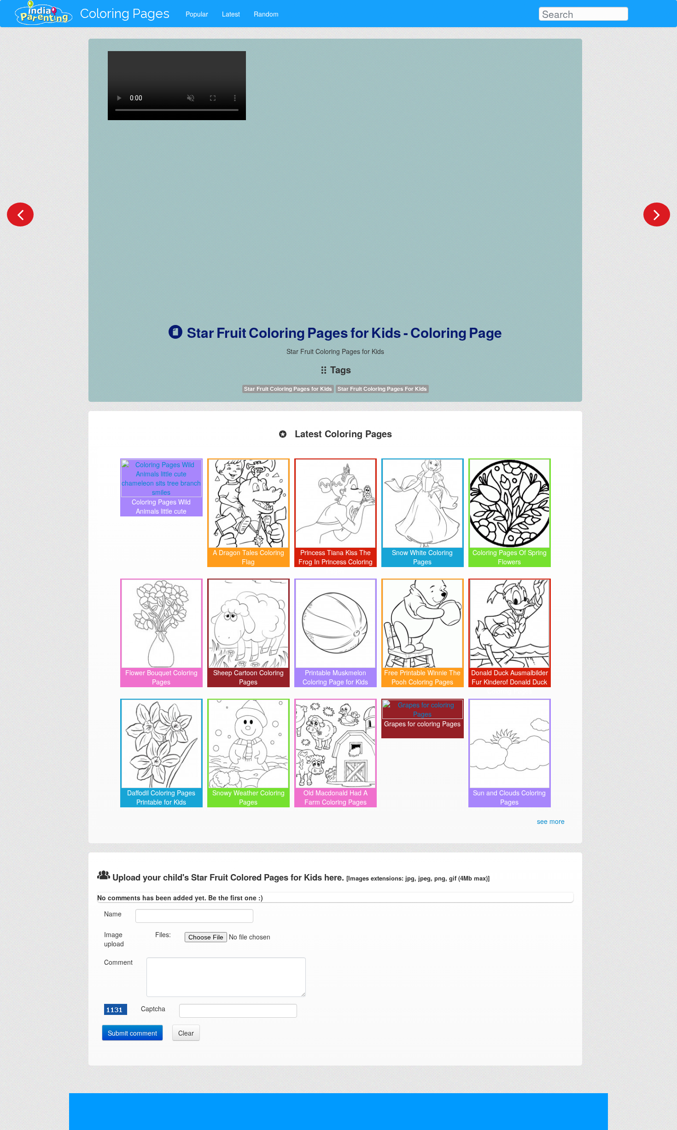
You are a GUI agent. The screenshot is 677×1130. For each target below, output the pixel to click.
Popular (197, 13)
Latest (231, 13)
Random (266, 13)
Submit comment (132, 1032)
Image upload (114, 939)
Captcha (153, 1008)
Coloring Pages (124, 13)
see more (551, 821)
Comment (118, 962)
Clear (186, 1032)
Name (113, 913)
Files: (163, 934)
